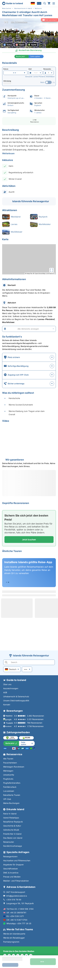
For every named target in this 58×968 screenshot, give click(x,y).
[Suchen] (44, 3)
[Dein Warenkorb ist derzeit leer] (49, 3)
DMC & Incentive (10, 872)
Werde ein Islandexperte (14, 934)
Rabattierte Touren (11, 795)
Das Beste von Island (12, 838)
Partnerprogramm (11, 942)
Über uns (7, 684)
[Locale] (33, 3)
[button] (29, 33)
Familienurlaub (9, 787)
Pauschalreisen (10, 763)
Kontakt (6, 704)
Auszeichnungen (10, 688)
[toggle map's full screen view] (51, 270)
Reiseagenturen (10, 856)
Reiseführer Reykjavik (13, 822)
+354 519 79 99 (13, 899)
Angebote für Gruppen (13, 864)
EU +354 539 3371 (15, 916)
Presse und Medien (12, 877)
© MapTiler (29, 273)
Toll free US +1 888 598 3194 (20, 909)
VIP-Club (7, 799)
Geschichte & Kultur (12, 826)
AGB (5, 692)
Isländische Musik (11, 830)
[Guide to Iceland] (12, 3)
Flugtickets (8, 779)
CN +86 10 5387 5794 (16, 920)
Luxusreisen (8, 791)
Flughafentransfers (11, 783)
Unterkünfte (8, 775)
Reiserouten (8, 842)
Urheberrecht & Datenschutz (16, 696)
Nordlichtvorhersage (12, 846)
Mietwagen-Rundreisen (13, 767)
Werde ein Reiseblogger (14, 938)
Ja (53, 82)
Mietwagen (8, 771)
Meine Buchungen (11, 803)
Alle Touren (8, 758)
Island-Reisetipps (11, 818)
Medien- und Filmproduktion (16, 881)
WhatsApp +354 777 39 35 (18, 923)
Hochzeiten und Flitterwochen (16, 860)
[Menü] (54, 3)
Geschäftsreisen (10, 868)
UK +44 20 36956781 (16, 912)
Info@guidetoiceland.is (16, 896)
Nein (42, 82)
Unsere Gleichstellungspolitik (16, 700)
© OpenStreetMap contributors (43, 273)
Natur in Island (9, 813)
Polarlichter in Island (12, 834)
